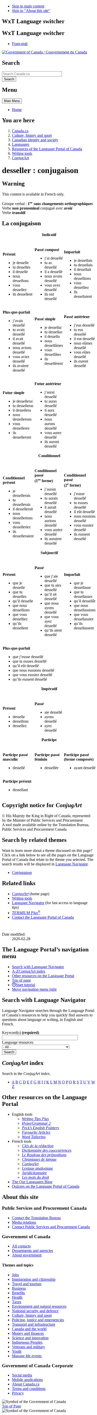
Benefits (18, 1293)
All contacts (21, 1246)
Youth (16, 1351)
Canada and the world (29, 1329)
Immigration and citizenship (33, 1279)
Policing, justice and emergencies (38, 1320)
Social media (22, 1375)
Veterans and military (28, 1347)
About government (27, 1255)
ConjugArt (20, 158)
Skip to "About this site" (31, 11)
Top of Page (11, 1406)
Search (9, 1052)
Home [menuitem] (17, 110)
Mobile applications (27, 1379)
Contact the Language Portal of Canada (43, 917)
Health (17, 1297)
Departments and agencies (32, 1250)
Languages (20, 144)
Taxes (16, 1302)
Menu (12, 101)
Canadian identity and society (35, 140)
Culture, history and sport (32, 135)
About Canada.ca (25, 1384)
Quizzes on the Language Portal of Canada (45, 1186)
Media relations (24, 1222)
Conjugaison (22, 872)
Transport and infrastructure (33, 1324)
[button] (38, 967)
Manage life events (27, 1356)
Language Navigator (71, 864)
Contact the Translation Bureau (36, 1218)
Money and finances (28, 1333)
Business (19, 1288)
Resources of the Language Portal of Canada (47, 149)
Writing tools (22, 153)
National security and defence (35, 1311)
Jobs (15, 1275)
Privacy (18, 1393)
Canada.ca (20, 131)
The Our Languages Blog (32, 1182)
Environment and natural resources (39, 1306)
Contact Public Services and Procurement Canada (51, 1227)
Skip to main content (28, 6)
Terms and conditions (29, 1388)
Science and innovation (30, 1338)
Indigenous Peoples (27, 1342)
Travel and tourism (26, 1284)
